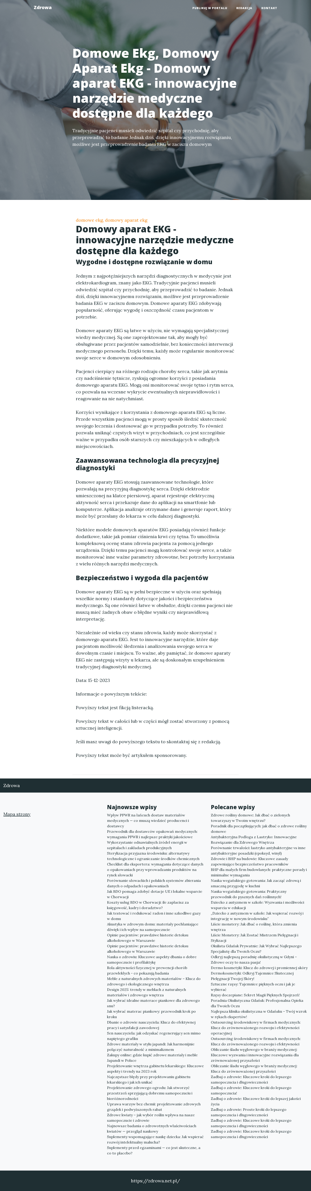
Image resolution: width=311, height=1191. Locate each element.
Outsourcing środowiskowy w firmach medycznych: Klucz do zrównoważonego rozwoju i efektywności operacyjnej (256, 1027)
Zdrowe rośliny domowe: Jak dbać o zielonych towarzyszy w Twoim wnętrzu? (250, 818)
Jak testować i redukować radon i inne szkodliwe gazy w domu (154, 916)
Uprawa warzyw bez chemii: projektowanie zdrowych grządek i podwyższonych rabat (154, 1107)
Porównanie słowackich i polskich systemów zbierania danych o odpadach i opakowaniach (154, 883)
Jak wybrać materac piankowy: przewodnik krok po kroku (151, 1014)
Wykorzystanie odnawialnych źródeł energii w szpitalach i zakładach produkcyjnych (147, 845)
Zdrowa (43, 7)
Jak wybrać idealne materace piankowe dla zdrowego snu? (153, 1003)
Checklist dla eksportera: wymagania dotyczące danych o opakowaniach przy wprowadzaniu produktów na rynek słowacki (155, 869)
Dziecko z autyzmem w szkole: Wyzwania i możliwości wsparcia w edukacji (257, 905)
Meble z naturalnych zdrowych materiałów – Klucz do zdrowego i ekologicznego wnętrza (154, 981)
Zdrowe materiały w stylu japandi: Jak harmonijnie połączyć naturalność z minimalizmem (150, 1047)
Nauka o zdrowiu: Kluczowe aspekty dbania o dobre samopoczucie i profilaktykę (151, 960)
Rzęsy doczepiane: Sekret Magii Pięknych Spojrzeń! (255, 995)
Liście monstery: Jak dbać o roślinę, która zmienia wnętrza (254, 927)
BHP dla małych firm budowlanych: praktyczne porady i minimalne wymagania (259, 872)
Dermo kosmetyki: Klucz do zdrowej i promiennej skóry (259, 967)
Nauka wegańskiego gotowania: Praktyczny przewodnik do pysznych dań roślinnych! (248, 894)
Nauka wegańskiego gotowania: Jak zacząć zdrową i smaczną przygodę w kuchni (256, 883)
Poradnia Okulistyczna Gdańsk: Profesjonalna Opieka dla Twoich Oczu (257, 1003)
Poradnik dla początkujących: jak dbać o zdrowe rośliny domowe (259, 829)
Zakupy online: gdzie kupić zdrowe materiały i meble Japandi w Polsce (152, 1058)
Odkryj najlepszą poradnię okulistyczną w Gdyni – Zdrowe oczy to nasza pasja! (254, 960)
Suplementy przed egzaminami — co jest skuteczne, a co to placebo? (153, 1150)
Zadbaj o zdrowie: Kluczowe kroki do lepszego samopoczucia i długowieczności (251, 1079)
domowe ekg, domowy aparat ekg (111, 220)
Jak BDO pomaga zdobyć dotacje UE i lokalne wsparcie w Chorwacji (154, 894)
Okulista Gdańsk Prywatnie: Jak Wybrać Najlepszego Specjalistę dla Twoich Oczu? (256, 949)
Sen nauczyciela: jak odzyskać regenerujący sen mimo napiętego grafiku (154, 1036)
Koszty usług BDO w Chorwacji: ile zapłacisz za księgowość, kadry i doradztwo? (148, 905)
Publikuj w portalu (209, 8)
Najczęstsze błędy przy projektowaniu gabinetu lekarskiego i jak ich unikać (148, 1079)
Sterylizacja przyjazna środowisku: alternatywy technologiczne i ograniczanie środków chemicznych (153, 856)
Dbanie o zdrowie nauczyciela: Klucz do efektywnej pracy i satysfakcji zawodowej (151, 1025)
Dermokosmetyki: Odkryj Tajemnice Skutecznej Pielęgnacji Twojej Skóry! (252, 976)
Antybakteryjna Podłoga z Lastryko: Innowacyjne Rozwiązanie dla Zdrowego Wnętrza (254, 840)
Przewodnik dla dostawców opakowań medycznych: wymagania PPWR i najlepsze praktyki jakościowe (152, 834)
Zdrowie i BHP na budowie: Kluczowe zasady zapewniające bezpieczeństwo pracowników (249, 861)
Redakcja (244, 8)
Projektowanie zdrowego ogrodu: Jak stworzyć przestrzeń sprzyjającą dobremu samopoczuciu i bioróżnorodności (149, 1093)
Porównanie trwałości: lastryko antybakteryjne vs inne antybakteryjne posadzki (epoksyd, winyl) (258, 850)
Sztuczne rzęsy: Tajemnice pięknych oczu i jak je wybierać (253, 987)
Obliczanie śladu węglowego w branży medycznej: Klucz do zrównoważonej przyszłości (254, 1069)
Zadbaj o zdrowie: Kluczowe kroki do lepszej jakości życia (256, 1101)
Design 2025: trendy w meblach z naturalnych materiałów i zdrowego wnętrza (146, 992)
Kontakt (269, 8)
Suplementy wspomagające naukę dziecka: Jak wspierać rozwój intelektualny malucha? (155, 1139)
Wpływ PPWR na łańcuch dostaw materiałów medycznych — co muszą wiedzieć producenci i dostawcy (148, 820)
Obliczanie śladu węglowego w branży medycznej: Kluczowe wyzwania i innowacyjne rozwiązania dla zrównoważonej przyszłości (255, 1055)
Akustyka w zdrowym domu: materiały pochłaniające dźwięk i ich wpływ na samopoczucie (152, 927)
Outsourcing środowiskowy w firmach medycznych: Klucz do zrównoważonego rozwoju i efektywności (256, 1041)
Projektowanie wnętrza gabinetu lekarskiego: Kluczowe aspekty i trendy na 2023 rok (155, 1069)
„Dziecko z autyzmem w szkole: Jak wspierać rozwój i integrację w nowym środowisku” (257, 916)
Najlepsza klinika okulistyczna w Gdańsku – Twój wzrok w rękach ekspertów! (259, 1014)
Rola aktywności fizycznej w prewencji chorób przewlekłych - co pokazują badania (147, 970)
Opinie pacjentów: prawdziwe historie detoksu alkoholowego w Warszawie (147, 938)
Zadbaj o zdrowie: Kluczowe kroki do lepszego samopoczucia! (251, 1090)
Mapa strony (17, 814)
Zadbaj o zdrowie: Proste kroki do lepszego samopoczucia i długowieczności (248, 1112)
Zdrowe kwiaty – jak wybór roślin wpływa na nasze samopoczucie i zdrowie (151, 1118)
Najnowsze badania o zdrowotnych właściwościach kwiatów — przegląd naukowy (151, 1129)
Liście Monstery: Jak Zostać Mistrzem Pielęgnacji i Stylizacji (254, 938)
